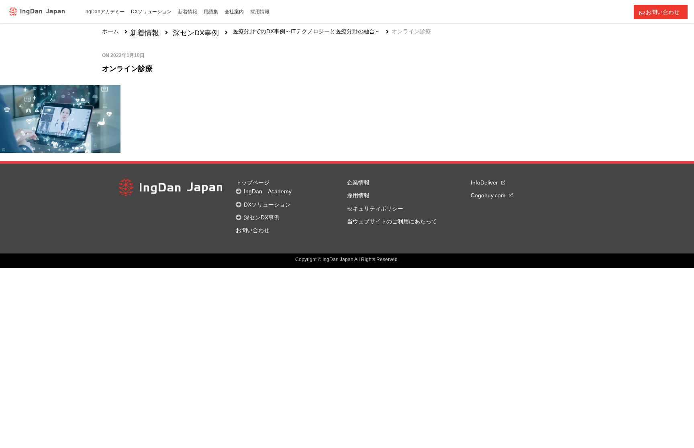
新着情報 (144, 33)
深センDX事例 (196, 33)
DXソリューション (267, 204)
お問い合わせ (663, 12)
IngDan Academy (268, 191)
